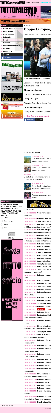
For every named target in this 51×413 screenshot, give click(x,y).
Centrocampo (8, 221)
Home (3, 26)
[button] (11, 234)
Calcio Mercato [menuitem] (9, 29)
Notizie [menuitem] (6, 40)
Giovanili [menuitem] (6, 49)
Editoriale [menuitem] (7, 37)
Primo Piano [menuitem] (8, 31)
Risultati (11, 238)
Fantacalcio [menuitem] (7, 51)
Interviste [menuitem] (7, 43)
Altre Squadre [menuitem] (8, 34)
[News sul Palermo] (18, 11)
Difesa (6, 217)
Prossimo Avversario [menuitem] (11, 46)
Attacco (6, 224)
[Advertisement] (12, 159)
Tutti (5, 228)
